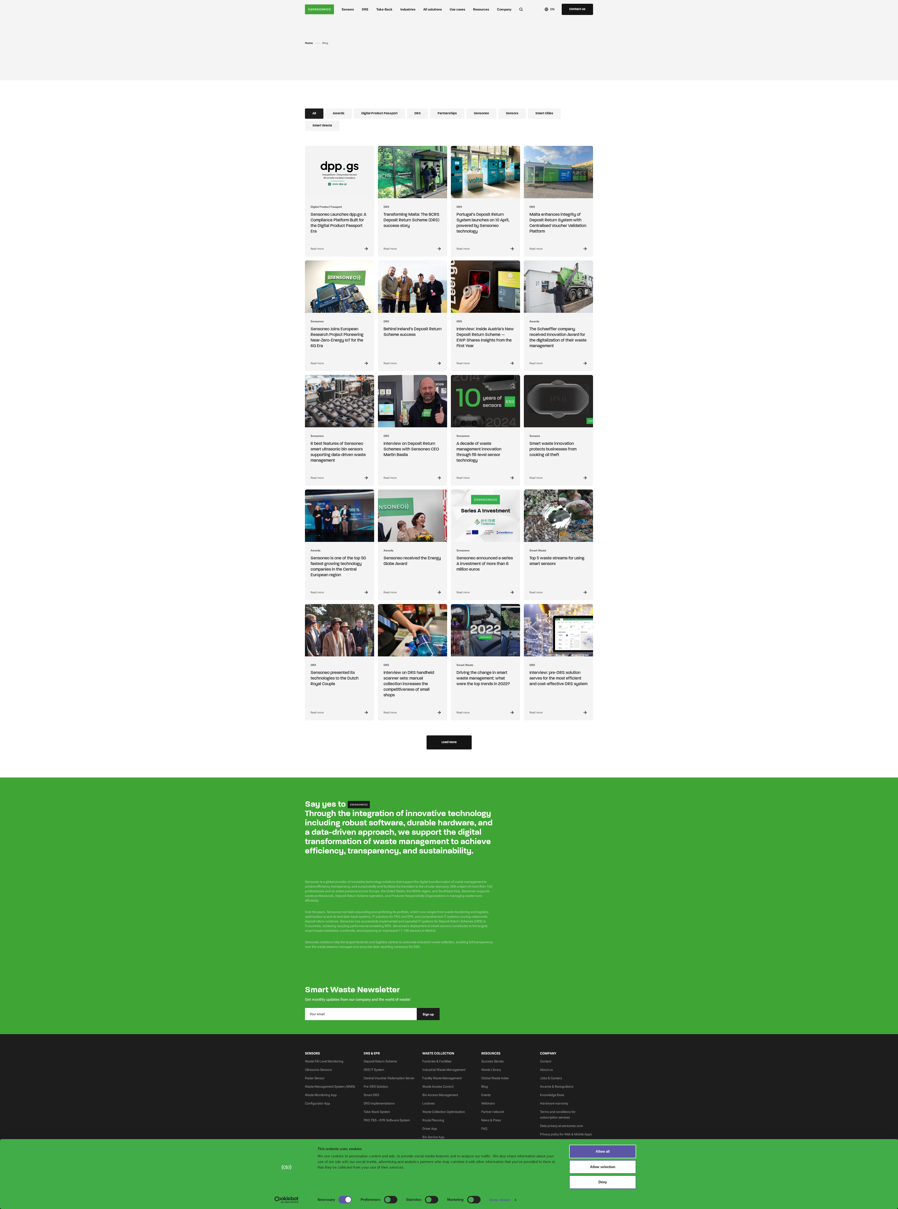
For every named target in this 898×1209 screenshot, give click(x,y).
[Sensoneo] (319, 9)
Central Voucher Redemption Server (389, 1078)
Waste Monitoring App (321, 1095)
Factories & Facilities (437, 1061)
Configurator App (317, 1103)
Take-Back (384, 9)
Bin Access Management (440, 1095)
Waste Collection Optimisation (443, 1112)
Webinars (488, 1103)
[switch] (390, 1199)
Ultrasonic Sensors (318, 1070)
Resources (481, 9)
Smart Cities (544, 113)
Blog (484, 1086)
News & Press (491, 1120)
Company (504, 9)
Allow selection (603, 1167)
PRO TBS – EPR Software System (387, 1120)
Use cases (457, 9)
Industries (407, 9)
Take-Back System (377, 1112)
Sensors (348, 9)
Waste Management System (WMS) (330, 1086)
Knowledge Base (552, 1095)
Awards (338, 113)
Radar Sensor (315, 1078)
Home (309, 43)
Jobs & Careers (551, 1078)
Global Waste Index (495, 1078)
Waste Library (491, 1070)
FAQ (484, 1128)
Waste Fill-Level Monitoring (324, 1061)
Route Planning (433, 1120)
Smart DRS (371, 1095)
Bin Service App (433, 1137)
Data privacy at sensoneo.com (561, 1126)
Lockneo (428, 1103)
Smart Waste (322, 125)
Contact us (577, 9)
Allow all (603, 1151)
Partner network (492, 1112)
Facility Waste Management (442, 1078)
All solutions (432, 9)
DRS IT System (374, 1070)
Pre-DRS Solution (376, 1086)
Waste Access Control (437, 1086)
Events (486, 1095)
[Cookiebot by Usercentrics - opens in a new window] (286, 1199)
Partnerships (447, 113)
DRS (365, 9)
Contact (545, 1061)
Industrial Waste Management (443, 1070)
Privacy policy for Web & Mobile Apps (566, 1134)
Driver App (429, 1128)
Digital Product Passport (379, 113)
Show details (500, 1200)
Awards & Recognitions (556, 1086)
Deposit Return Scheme (380, 1061)
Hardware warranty (554, 1103)
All (314, 113)
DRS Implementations (379, 1103)
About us (546, 1070)
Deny (602, 1182)
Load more (449, 742)
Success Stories (492, 1061)
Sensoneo (481, 113)
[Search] (521, 9)
